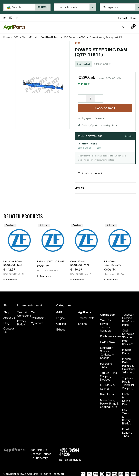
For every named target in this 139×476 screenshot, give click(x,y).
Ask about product (92, 173)
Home (6, 37)
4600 (82, 37)
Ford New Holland (50, 37)
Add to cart (106, 108)
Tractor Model (29, 37)
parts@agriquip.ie (70, 459)
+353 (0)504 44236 (69, 452)
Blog (133, 18)
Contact (122, 18)
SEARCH (42, 7)
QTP (16, 37)
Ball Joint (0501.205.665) (51, 261)
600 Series (69, 37)
